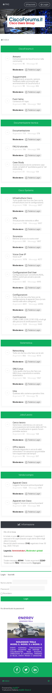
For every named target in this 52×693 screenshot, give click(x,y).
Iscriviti (11, 575)
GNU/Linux (18, 368)
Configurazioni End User (25, 272)
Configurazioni (20, 294)
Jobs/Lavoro (26, 414)
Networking (18, 350)
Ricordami (7, 593)
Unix (15, 391)
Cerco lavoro (19, 422)
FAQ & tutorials (20, 146)
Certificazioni (19, 317)
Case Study (18, 162)
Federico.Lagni (34, 70)
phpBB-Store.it (25, 690)
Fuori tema (18, 99)
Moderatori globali (34, 551)
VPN (15, 218)
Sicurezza (18, 236)
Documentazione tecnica (26, 122)
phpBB (15, 688)
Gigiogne (37, 563)
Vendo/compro (26, 475)
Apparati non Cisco (22, 500)
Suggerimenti (19, 76)
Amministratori (18, 551)
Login (3, 575)
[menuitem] (6, 4)
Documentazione (21, 130)
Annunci (17, 56)
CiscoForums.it (26, 48)
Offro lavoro (19, 447)
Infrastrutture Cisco (22, 198)
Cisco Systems (26, 190)
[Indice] (26, 21)
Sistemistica (26, 343)
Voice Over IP (19, 254)
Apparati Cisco (20, 482)
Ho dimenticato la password (12, 608)
